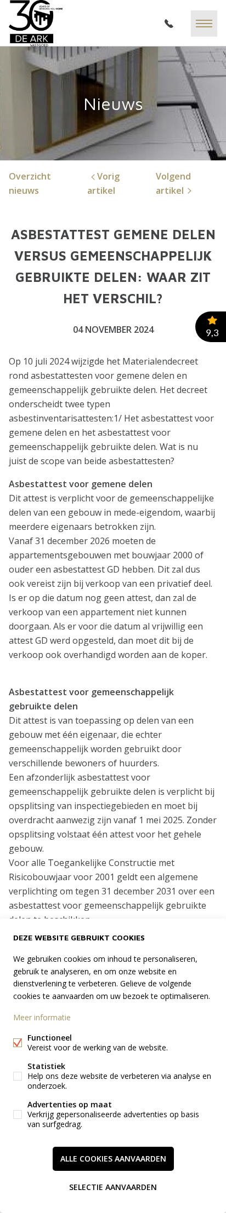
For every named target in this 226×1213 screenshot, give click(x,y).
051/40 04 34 (169, 23)
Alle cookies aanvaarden (113, 1158)
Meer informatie (42, 1017)
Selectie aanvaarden (113, 1187)
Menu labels (204, 23)
